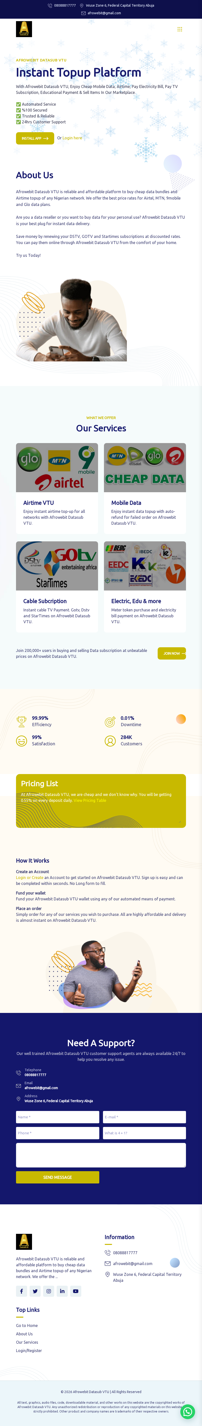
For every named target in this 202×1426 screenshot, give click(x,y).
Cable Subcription (45, 601)
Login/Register (29, 1350)
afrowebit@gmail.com (104, 13)
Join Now (172, 653)
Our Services (27, 1342)
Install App (31, 138)
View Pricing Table (90, 800)
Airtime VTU (38, 503)
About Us (24, 1334)
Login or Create (29, 877)
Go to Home (27, 1325)
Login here (72, 137)
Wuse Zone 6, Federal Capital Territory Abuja (59, 1101)
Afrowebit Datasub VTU (91, 1392)
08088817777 (65, 5)
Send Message (57, 1177)
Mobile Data (126, 503)
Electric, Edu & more (136, 601)
